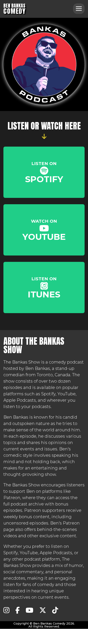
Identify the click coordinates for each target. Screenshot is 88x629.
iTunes (44, 288)
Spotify (44, 172)
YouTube (44, 230)
